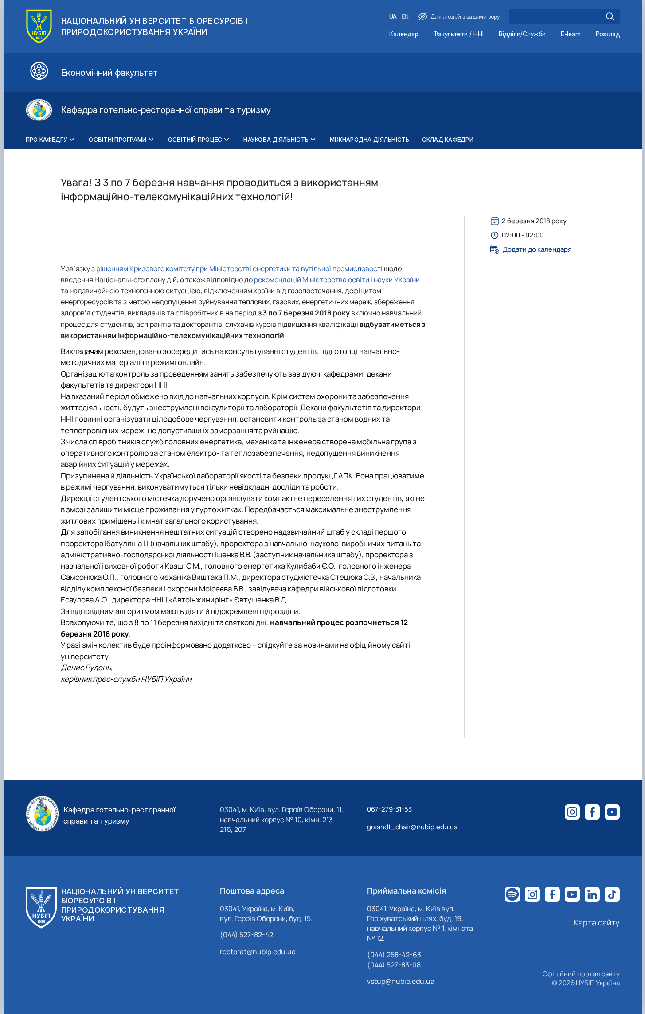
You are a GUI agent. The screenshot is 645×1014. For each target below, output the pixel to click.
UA (393, 16)
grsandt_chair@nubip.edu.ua (412, 826)
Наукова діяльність (276, 139)
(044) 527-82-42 (246, 935)
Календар (403, 34)
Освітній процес (195, 139)
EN (405, 16)
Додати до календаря (537, 249)
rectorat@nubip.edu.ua (258, 951)
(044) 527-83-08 (394, 965)
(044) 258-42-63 (394, 955)
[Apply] (610, 16)
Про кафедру (47, 139)
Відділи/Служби (522, 34)
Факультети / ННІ (458, 34)
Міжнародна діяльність (369, 139)
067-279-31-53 (389, 809)
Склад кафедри (447, 139)
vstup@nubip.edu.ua (400, 981)
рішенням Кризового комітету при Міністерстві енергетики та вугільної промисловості (239, 268)
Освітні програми (117, 139)
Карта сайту (597, 922)
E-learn (571, 34)
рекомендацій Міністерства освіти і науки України (337, 279)
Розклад (608, 34)
